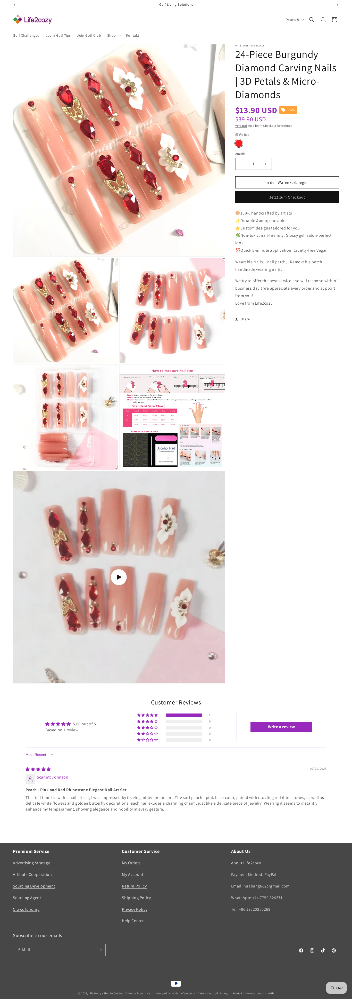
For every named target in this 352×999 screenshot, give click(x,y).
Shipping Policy (136, 897)
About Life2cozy (246, 863)
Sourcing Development (34, 886)
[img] (38, 769)
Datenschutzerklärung (212, 993)
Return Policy (134, 886)
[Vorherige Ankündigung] (14, 5)
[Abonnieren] (99, 950)
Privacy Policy (134, 909)
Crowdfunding (26, 909)
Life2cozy (95, 993)
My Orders (131, 863)
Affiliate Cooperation (32, 874)
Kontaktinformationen (248, 993)
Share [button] (245, 319)
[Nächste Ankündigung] (337, 5)
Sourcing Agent (27, 897)
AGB (271, 993)
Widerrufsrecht (182, 993)
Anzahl (240, 154)
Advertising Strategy (31, 863)
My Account (132, 874)
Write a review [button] (281, 727)
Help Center (133, 920)
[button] (113, 35)
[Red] (238, 143)
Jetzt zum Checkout (287, 197)
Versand (241, 126)
